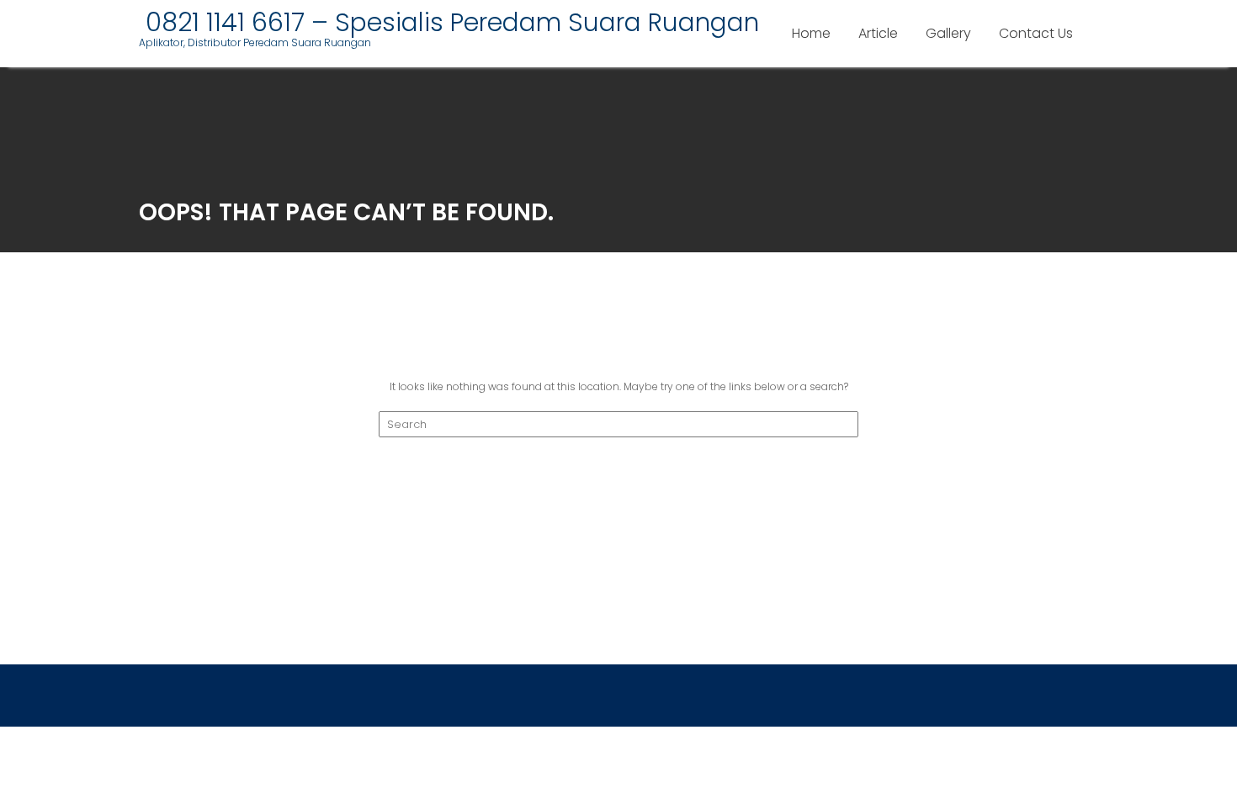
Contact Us (1036, 33)
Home (811, 33)
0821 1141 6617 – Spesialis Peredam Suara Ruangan (449, 22)
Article (878, 33)
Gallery (948, 33)
